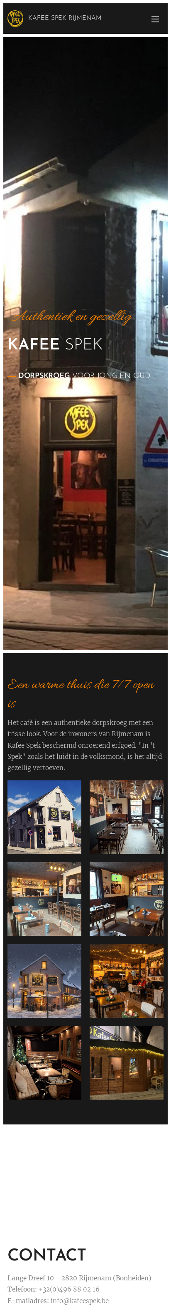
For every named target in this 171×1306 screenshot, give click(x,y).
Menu (155, 18)
